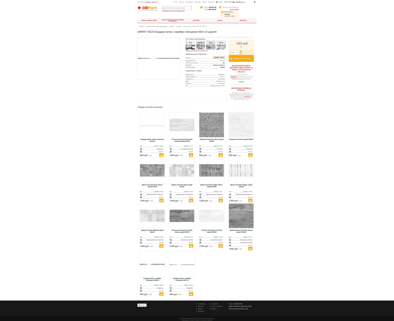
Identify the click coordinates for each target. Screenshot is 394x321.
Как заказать (189, 2)
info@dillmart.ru (240, 2)
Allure (221, 42)
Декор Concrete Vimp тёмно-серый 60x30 (152, 186)
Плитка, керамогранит (149, 20)
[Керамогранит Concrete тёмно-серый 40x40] (241, 227)
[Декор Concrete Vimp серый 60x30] (182, 176)
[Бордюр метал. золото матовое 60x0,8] (152, 125)
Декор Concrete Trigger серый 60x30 (241, 186)
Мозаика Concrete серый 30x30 (241, 139)
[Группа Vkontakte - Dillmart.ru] (255, 2)
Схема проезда (234, 9)
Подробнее (241, 81)
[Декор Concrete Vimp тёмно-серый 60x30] (152, 176)
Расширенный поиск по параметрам (173, 11)
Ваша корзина (228, 12)
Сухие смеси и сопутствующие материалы (173, 20)
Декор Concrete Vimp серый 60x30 (182, 186)
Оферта (214, 309)
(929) (210, 9)
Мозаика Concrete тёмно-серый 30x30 (211, 140)
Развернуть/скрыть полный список (196, 51)
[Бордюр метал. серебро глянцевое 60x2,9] (152, 264)
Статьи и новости (217, 306)
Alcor (211, 42)
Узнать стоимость (219, 65)
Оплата (204, 2)
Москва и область (151, 2)
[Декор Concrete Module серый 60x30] (152, 221)
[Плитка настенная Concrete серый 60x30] (211, 221)
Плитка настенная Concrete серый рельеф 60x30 (182, 140)
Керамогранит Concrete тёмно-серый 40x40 (241, 231)
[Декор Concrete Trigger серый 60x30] (241, 176)
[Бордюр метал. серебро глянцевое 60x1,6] (182, 264)
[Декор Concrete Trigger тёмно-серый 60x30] (211, 176)
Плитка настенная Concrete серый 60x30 (211, 231)
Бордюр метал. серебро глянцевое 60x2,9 (152, 279)
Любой (222, 67)
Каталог (181, 2)
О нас (175, 2)
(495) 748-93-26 (234, 306)
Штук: (233, 52)
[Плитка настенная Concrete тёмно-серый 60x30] (182, 221)
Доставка (198, 2)
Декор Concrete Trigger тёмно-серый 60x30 (211, 186)
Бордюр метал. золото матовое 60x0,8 (152, 140)
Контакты (211, 2)
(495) (210, 7)
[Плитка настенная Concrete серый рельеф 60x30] (182, 130)
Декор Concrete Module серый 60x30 (152, 231)
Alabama (201, 42)
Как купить (215, 304)
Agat (190, 42)
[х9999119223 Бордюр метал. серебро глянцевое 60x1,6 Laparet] (158, 58)
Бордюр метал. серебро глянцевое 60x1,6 (182, 279)
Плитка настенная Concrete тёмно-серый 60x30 (182, 231)
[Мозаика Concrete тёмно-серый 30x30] (211, 136)
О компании (201, 304)
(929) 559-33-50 (246, 306)
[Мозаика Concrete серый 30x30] (241, 136)
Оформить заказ (229, 16)
